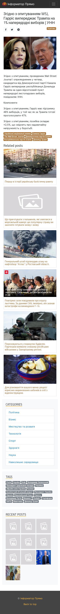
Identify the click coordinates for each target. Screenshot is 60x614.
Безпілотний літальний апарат (19, 492)
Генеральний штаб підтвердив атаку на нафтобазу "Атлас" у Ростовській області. (27, 263)
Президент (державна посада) (20, 485)
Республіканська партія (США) (18, 139)
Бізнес (12, 419)
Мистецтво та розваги (22, 426)
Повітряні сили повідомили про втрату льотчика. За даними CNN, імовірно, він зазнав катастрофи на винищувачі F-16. (30, 303)
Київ (24, 482)
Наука (12, 455)
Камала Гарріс (38, 133)
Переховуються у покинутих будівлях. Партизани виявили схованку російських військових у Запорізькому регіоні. (27, 346)
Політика (51, 28)
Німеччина (17, 501)
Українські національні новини (17, 133)
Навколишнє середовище (23, 462)
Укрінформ (47, 498)
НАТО (8, 501)
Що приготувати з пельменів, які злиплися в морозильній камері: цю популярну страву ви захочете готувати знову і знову (29, 222)
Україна (16, 482)
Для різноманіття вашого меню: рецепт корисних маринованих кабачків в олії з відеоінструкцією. (26, 390)
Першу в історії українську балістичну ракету (29, 181)
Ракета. (37, 495)
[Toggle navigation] (54, 4)
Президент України (43, 492)
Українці (39, 485)
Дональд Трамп (40, 139)
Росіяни (30, 489)
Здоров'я (14, 447)
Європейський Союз (23, 495)
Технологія (15, 433)
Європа (9, 495)
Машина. (27, 498)
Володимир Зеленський (38, 482)
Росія (8, 482)
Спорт (12, 440)
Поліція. (36, 498)
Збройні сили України (15, 489)
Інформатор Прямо (20, 4)
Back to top (30, 604)
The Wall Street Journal (14, 136)
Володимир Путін (14, 498)
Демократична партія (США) (38, 136)
